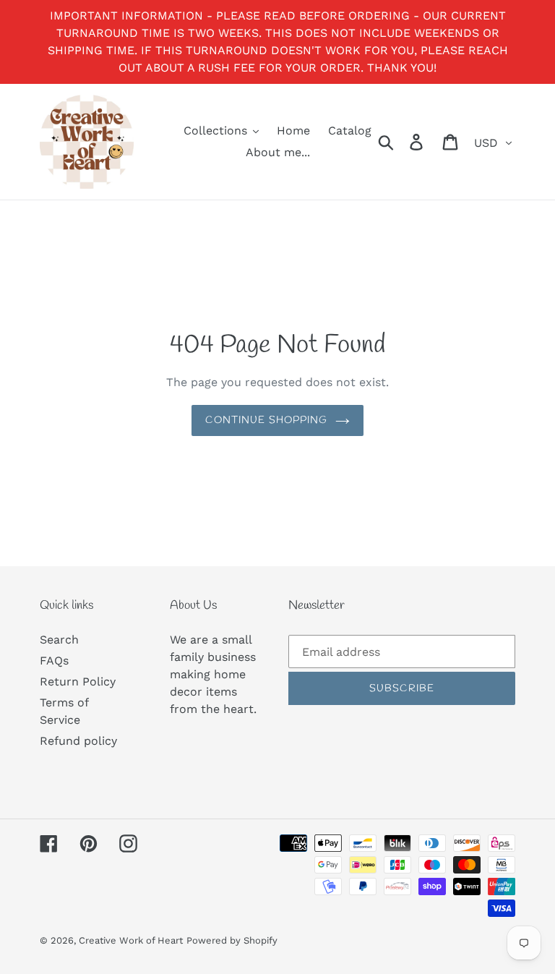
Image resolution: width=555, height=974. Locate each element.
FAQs (54, 660)
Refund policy (78, 741)
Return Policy (78, 681)
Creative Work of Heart (131, 940)
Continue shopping (266, 420)
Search (59, 639)
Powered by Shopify (232, 940)
